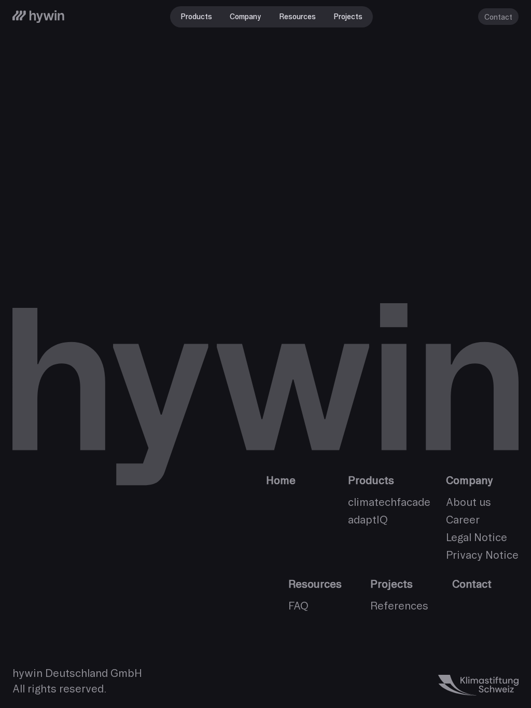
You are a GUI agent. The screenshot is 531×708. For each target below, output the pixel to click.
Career (463, 520)
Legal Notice (476, 537)
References (399, 606)
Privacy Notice (482, 555)
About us (468, 502)
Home (281, 480)
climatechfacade (389, 502)
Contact (498, 17)
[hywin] (38, 16)
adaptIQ (368, 520)
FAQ (298, 606)
